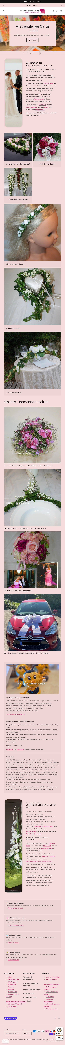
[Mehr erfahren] (13, 942)
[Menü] (62, 1028)
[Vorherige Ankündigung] (3, 5)
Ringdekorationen (13, 328)
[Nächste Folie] (37, 53)
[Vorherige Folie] (24, 53)
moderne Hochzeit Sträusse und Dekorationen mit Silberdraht (27, 466)
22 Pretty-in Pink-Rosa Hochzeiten (17, 591)
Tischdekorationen (13, 392)
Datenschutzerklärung (42, 1039)
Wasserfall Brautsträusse (18, 199)
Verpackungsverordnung (14, 714)
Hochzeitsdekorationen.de (18, 1039)
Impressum (58, 1041)
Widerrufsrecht (53, 1039)
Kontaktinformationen (48, 1041)
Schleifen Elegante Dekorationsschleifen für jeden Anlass (26, 653)
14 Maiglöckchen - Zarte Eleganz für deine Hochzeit (24, 528)
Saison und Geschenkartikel (32, 39)
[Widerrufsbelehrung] (15, 908)
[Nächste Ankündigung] (62, 5)
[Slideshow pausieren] (41, 53)
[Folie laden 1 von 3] (28, 53)
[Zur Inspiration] (13, 959)
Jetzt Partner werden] (16, 925)
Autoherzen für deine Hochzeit (18, 164)
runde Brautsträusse (47, 164)
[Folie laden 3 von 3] (33, 53)
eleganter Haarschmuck (15, 264)
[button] (3, 11)
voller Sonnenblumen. (39, 861)
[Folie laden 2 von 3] (30, 53)
